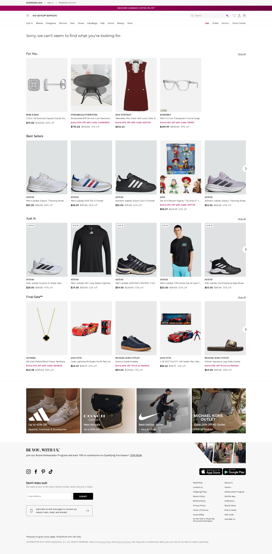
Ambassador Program (234, 491)
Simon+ (225, 23)
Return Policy (199, 496)
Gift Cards (229, 514)
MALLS (50, 2)
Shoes (81, 23)
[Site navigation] (27, 16)
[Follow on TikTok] (50, 473)
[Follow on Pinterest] (43, 473)
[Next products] (245, 168)
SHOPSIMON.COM (34, 2)
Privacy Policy (199, 505)
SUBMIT (83, 496)
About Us (229, 482)
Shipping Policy (200, 491)
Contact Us (198, 487)
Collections (229, 501)
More (130, 23)
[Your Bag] (244, 16)
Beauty (120, 23)
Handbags (92, 23)
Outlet (215, 23)
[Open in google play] (234, 474)
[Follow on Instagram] (28, 473)
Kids (102, 23)
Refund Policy (199, 501)
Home (111, 23)
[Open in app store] (211, 474)
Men (72, 23)
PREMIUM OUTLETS (67, 2)
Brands (39, 23)
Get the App (230, 496)
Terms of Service (200, 510)
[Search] (210, 15)
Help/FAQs (198, 482)
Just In (29, 23)
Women (63, 23)
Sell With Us (230, 519)
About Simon (230, 505)
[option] (47, 91)
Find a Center (239, 23)
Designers (51, 23)
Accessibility (198, 514)
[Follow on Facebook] (36, 473)
